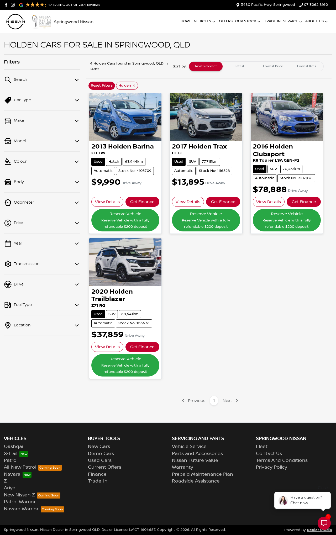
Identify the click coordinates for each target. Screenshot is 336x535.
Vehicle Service (189, 446)
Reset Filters (102, 85)
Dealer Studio (319, 530)
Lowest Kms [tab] (306, 66)
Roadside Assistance (196, 481)
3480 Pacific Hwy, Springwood (268, 5)
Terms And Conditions (282, 460)
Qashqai (13, 446)
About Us (314, 21)
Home (186, 21)
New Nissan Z (19, 495)
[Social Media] (7, 5)
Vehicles (202, 21)
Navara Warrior (21, 509)
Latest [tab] (239, 66)
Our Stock (245, 21)
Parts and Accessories (197, 454)
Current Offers (104, 467)
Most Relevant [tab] (206, 66)
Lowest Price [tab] (273, 66)
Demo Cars (101, 454)
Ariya (9, 488)
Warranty (182, 467)
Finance (97, 474)
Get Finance (142, 201)
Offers (226, 21)
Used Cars (100, 460)
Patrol (11, 460)
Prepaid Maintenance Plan (202, 474)
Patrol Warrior (20, 502)
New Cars (99, 446)
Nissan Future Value (195, 460)
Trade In (272, 21)
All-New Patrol (20, 467)
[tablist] (256, 66)
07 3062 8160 (316, 5)
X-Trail (10, 454)
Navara (12, 474)
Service (290, 21)
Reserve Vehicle (125, 220)
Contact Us (269, 454)
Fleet (261, 446)
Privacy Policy (271, 467)
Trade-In (98, 481)
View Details (107, 201)
